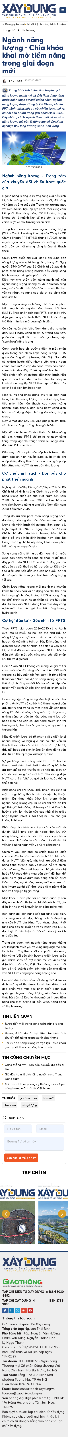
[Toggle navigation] (62, 10)
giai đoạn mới (28, 1098)
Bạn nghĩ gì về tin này (21, 1157)
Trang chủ (8, 30)
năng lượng (29, 1105)
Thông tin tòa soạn (18, 1318)
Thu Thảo (15, 81)
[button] (62, 1214)
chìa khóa (10, 1105)
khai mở (48, 1098)
